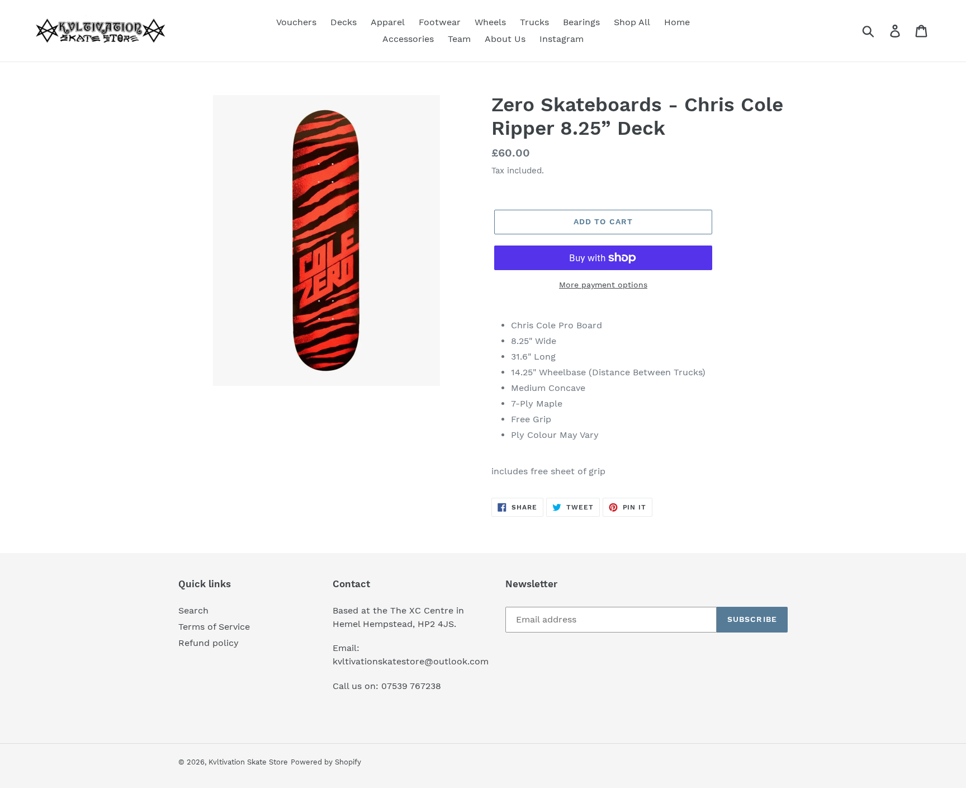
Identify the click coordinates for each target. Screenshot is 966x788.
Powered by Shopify (326, 762)
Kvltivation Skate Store (248, 762)
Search (193, 610)
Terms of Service (214, 626)
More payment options (603, 284)
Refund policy (208, 643)
